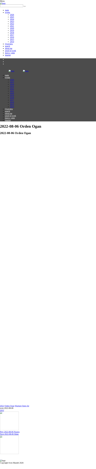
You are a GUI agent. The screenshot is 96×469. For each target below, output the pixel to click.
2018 (12, 33)
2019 (12, 30)
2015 (12, 39)
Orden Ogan (9, 406)
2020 (12, 28)
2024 (12, 19)
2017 (12, 35)
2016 (12, 37)
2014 (12, 42)
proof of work (10, 51)
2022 (12, 24)
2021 (12, 26)
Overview (9, 44)
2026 (12, 15)
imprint (8, 55)
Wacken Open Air (22, 406)
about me (8, 48)
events (7, 12)
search (7, 46)
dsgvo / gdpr (10, 53)
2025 (12, 17)
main (7, 10)
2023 (12, 21)
